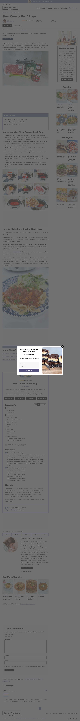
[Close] (62, 346)
